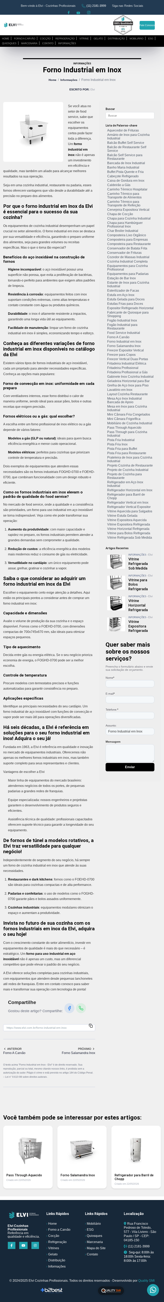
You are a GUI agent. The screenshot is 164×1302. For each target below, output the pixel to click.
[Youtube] (24, 1245)
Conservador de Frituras (124, 252)
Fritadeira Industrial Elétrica (126, 363)
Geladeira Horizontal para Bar (128, 381)
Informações (67, 43)
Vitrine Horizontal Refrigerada (128, 528)
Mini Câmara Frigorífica (123, 419)
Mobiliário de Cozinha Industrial (129, 423)
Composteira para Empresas (127, 239)
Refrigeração (65, 38)
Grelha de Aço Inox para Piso (128, 385)
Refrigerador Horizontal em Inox (129, 490)
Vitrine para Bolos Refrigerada (128, 533)
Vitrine (84, 38)
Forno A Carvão (118, 337)
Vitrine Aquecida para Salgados (129, 511)
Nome (110, 677)
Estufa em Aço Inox (120, 295)
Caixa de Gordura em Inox (125, 180)
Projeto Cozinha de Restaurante (130, 465)
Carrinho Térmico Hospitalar (127, 189)
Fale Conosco (147, 25)
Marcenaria (29, 43)
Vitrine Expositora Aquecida (127, 520)
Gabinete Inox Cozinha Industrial (130, 376)
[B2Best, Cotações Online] (51, 1290)
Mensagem (113, 741)
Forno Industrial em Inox (124, 341)
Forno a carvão (24, 38)
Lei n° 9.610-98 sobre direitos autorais (26, 1077)
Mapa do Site (96, 1248)
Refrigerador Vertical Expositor (129, 507)
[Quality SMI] (111, 1290)
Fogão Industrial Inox (122, 320)
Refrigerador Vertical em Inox (127, 502)
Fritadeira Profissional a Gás (127, 372)
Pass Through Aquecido (124, 427)
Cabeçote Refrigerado (123, 176)
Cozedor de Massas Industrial (128, 257)
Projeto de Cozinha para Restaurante (124, 476)
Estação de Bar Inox (121, 278)
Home (5, 38)
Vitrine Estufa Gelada (122, 515)
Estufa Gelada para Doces (126, 299)
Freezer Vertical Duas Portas (127, 359)
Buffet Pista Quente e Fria (125, 172)
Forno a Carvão (59, 1229)
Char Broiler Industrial (122, 230)
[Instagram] (35, 1245)
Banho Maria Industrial (123, 167)
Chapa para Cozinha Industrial (129, 218)
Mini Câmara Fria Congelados (128, 414)
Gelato (98, 38)
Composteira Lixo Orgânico (126, 235)
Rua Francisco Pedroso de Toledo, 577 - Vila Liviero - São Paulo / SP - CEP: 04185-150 (140, 1232)
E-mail (110, 693)
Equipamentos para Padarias (128, 273)
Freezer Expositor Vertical (125, 350)
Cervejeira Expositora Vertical (128, 209)
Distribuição (116, 38)
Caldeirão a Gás (118, 185)
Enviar (130, 767)
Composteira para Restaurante (129, 244)
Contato (47, 43)
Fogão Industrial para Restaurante (122, 326)
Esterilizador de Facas (123, 290)
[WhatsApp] (81, 1008)
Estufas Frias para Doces (125, 303)
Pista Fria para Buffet (122, 448)
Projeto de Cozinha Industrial (127, 470)
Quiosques (9, 43)
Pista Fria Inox (117, 444)
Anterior (14, 1048)
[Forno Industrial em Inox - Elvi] (13, 25)
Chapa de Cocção (120, 214)
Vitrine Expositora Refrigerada (128, 524)
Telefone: (112, 709)
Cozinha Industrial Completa (127, 261)
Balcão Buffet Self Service (125, 142)
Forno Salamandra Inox (124, 346)
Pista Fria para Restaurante (126, 453)
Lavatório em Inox (119, 389)
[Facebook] (69, 1008)
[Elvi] (24, 1215)
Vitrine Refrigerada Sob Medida (129, 537)
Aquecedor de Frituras (123, 130)
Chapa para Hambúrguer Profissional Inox (125, 224)
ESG (150, 38)
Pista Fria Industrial (121, 440)
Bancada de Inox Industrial (126, 163)
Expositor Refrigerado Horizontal (130, 308)
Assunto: (111, 725)
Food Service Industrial (123, 332)
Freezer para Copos (121, 354)
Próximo (84, 1048)
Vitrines (53, 1248)
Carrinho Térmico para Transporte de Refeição (123, 203)
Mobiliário (136, 38)
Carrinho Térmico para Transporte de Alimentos (124, 195)
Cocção (45, 38)
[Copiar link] (91, 1026)
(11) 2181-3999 (96, 5)
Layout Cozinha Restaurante (127, 394)
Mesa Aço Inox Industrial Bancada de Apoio (124, 400)
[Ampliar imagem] (33, 132)
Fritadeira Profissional (122, 368)
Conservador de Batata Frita (127, 248)
